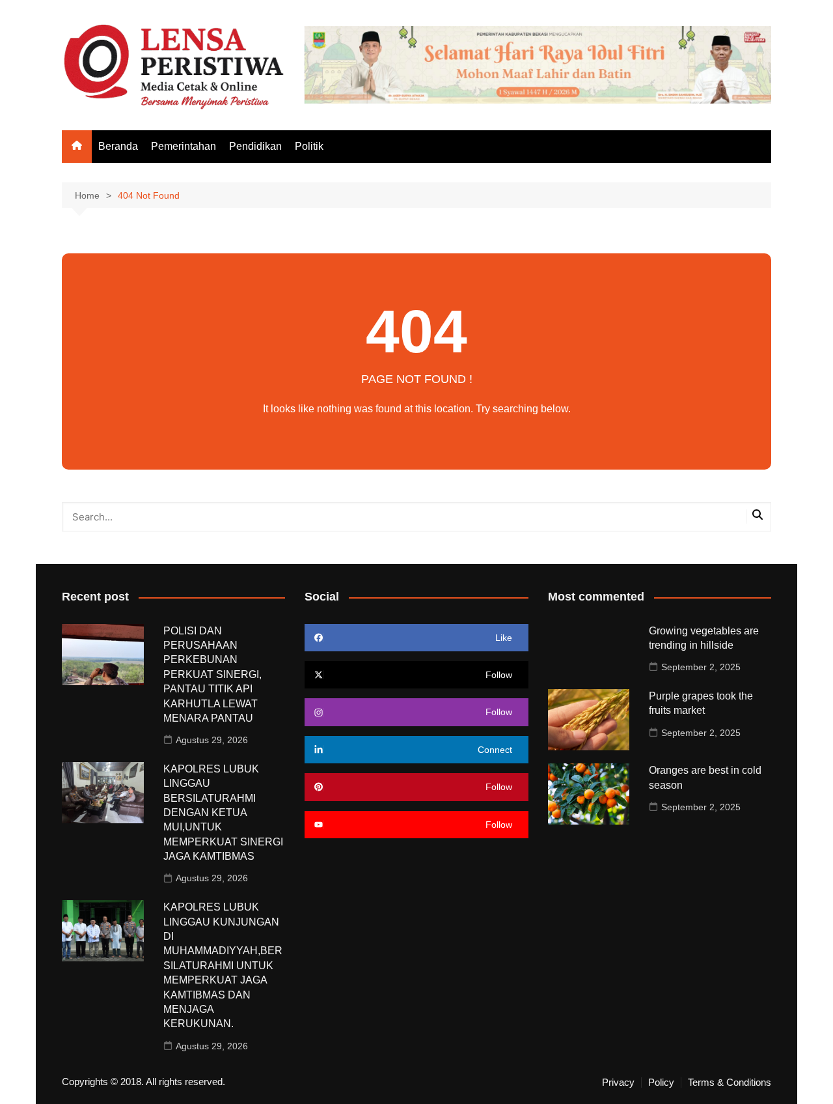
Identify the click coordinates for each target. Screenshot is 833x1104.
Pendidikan (255, 146)
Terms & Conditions (729, 1082)
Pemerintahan (183, 146)
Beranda (118, 146)
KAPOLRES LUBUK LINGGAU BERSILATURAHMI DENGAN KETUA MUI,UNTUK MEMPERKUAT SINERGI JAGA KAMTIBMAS (223, 812)
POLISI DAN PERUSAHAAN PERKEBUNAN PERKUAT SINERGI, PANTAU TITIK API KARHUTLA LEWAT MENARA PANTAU (212, 674)
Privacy (618, 1082)
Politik (309, 146)
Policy (661, 1082)
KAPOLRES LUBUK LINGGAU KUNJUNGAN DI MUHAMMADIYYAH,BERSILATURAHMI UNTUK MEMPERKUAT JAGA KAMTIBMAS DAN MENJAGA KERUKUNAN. (222, 965)
